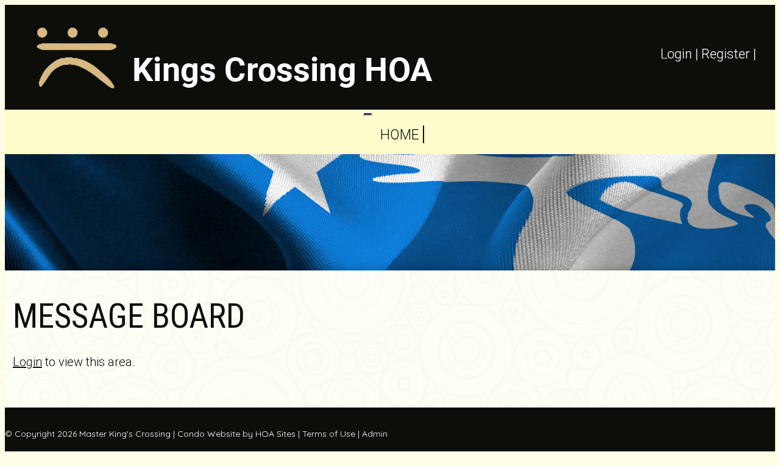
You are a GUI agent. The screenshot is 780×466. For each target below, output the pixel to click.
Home (399, 135)
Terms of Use (328, 433)
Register (725, 54)
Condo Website (208, 433)
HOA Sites (275, 433)
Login (676, 54)
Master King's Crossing (125, 433)
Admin (375, 433)
